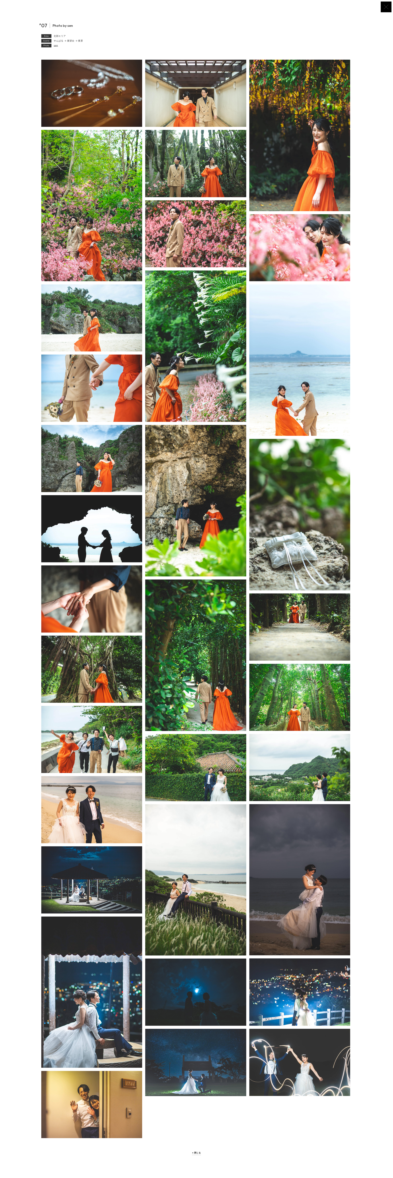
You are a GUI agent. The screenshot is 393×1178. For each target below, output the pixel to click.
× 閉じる (196, 1152)
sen (56, 45)
